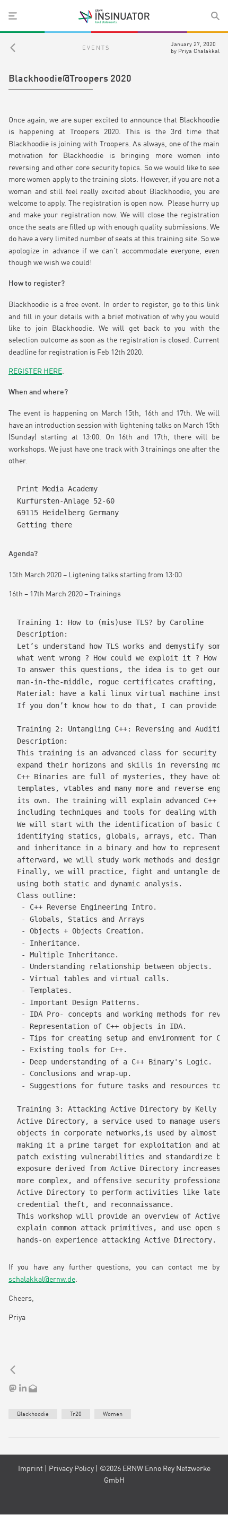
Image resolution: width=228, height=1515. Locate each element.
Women (112, 1414)
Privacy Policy (71, 1469)
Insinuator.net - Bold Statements (114, 16)
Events (96, 48)
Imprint (30, 1469)
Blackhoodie (33, 1414)
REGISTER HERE (35, 371)
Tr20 (76, 1414)
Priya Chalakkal (199, 51)
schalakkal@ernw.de (41, 1279)
